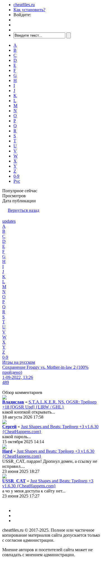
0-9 (16, 176)
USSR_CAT (14, 480)
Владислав (13, 402)
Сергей (9, 426)
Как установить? (29, 9)
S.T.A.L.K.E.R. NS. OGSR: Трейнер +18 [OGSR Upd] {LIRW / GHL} (49, 404)
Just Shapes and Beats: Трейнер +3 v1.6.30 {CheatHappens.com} (47, 483)
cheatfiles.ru (24, 4)
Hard (7, 451)
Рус (16, 181)
